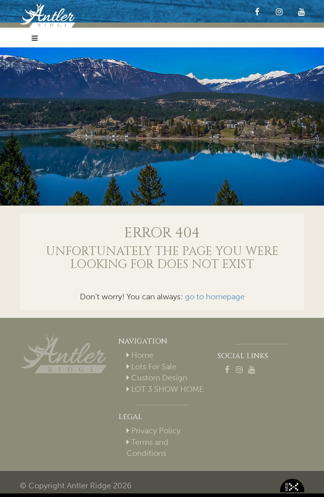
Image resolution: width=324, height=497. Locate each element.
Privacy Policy (156, 430)
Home (142, 355)
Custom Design (159, 377)
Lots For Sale (153, 366)
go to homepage (215, 296)
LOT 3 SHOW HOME (167, 389)
